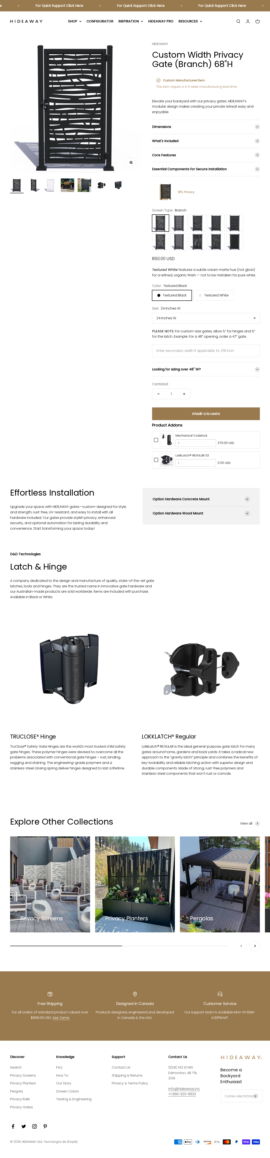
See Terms (61, 1017)
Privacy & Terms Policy (130, 1083)
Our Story (63, 1083)
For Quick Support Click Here (48, 5)
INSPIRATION (128, 21)
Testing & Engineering (74, 1099)
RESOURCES (188, 21)
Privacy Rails (20, 1099)
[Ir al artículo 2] (33, 185)
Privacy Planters (23, 1083)
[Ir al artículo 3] (50, 185)
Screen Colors (67, 1091)
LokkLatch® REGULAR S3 (192, 455)
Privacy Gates (21, 1107)
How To (62, 1075)
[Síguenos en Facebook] (13, 1126)
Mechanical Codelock (191, 435)
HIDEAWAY (160, 43)
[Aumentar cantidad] (184, 394)
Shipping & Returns (127, 1075)
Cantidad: (160, 384)
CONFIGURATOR (99, 21)
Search (16, 1067)
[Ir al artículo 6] (101, 185)
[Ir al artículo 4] (67, 185)
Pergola (16, 1091)
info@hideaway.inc (184, 1088)
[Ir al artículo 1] (17, 185)
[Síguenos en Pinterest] (45, 1126)
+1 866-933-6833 (182, 1094)
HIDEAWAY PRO (160, 21)
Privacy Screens (23, 1075)
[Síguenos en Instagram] (34, 1126)
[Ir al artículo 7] (118, 185)
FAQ (59, 1067)
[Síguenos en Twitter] (24, 1126)
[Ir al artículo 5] (84, 185)
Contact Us (121, 1067)
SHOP (72, 21)
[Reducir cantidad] (158, 394)
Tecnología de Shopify (61, 1142)
